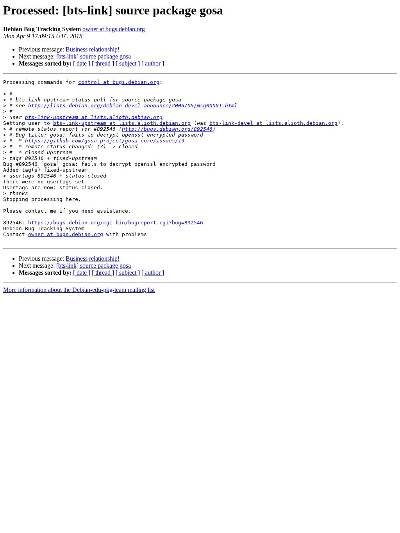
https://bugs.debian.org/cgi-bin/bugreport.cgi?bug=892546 (115, 223)
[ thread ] (103, 63)
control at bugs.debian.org (118, 82)
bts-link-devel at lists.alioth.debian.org (273, 123)
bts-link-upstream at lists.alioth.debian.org (93, 117)
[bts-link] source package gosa (93, 56)
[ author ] (152, 63)
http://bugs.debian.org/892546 (167, 129)
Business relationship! (93, 49)
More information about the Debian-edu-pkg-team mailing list (79, 289)
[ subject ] (128, 63)
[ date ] (81, 63)
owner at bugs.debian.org (113, 29)
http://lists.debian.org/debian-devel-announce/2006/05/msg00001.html (133, 105)
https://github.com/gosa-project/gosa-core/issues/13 (104, 141)
